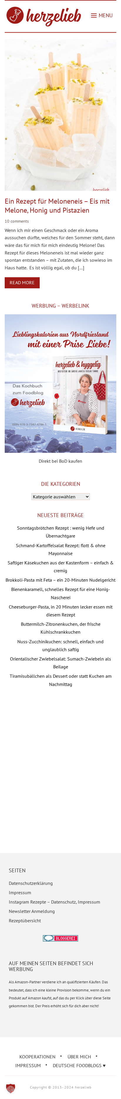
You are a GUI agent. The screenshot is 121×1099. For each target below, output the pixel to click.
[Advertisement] (60, 761)
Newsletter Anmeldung (32, 911)
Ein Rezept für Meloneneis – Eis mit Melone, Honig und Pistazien (57, 206)
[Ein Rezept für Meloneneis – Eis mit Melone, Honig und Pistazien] (60, 43)
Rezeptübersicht (25, 920)
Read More (22, 282)
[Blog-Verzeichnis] (60, 939)
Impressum (20, 892)
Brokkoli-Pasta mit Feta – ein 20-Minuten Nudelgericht (60, 580)
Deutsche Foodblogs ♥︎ (79, 1065)
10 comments (17, 221)
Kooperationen (37, 1057)
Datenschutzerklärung (31, 883)
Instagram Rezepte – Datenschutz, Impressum (54, 902)
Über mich (79, 1057)
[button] (102, 15)
